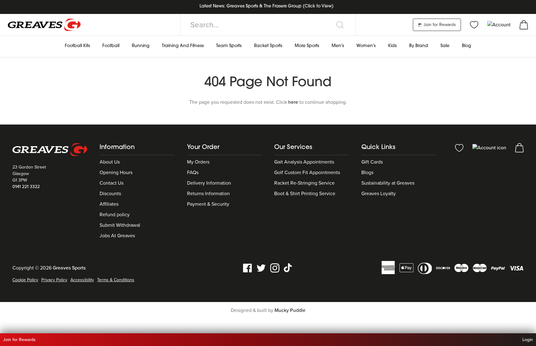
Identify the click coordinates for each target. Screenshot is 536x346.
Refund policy (115, 215)
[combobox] (268, 25)
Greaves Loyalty (378, 194)
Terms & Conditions (115, 279)
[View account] (489, 147)
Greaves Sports (69, 268)
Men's (338, 46)
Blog (466, 46)
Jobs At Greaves (117, 236)
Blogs (367, 172)
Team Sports (229, 46)
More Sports (307, 46)
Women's (366, 46)
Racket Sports (268, 46)
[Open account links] (499, 24)
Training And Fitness (183, 46)
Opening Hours (116, 172)
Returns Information (208, 194)
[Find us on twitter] (261, 268)
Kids (392, 46)
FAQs (193, 172)
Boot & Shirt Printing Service (304, 194)
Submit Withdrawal (120, 225)
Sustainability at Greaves (387, 183)
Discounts (110, 194)
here (293, 102)
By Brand (418, 46)
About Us (110, 162)
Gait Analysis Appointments (304, 162)
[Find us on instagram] (274, 268)
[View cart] (524, 24)
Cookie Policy (25, 279)
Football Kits (77, 46)
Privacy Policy (54, 279)
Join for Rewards (439, 24)
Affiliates (109, 204)
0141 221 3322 (26, 186)
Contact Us (111, 183)
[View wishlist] (474, 24)
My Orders (198, 162)
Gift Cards (372, 162)
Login (527, 339)
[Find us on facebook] (247, 268)
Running (141, 46)
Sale (444, 46)
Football (110, 46)
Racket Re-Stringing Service (304, 183)
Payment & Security (208, 204)
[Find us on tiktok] (288, 268)
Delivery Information (209, 183)
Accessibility (82, 279)
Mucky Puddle (290, 310)
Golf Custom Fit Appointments (307, 172)
